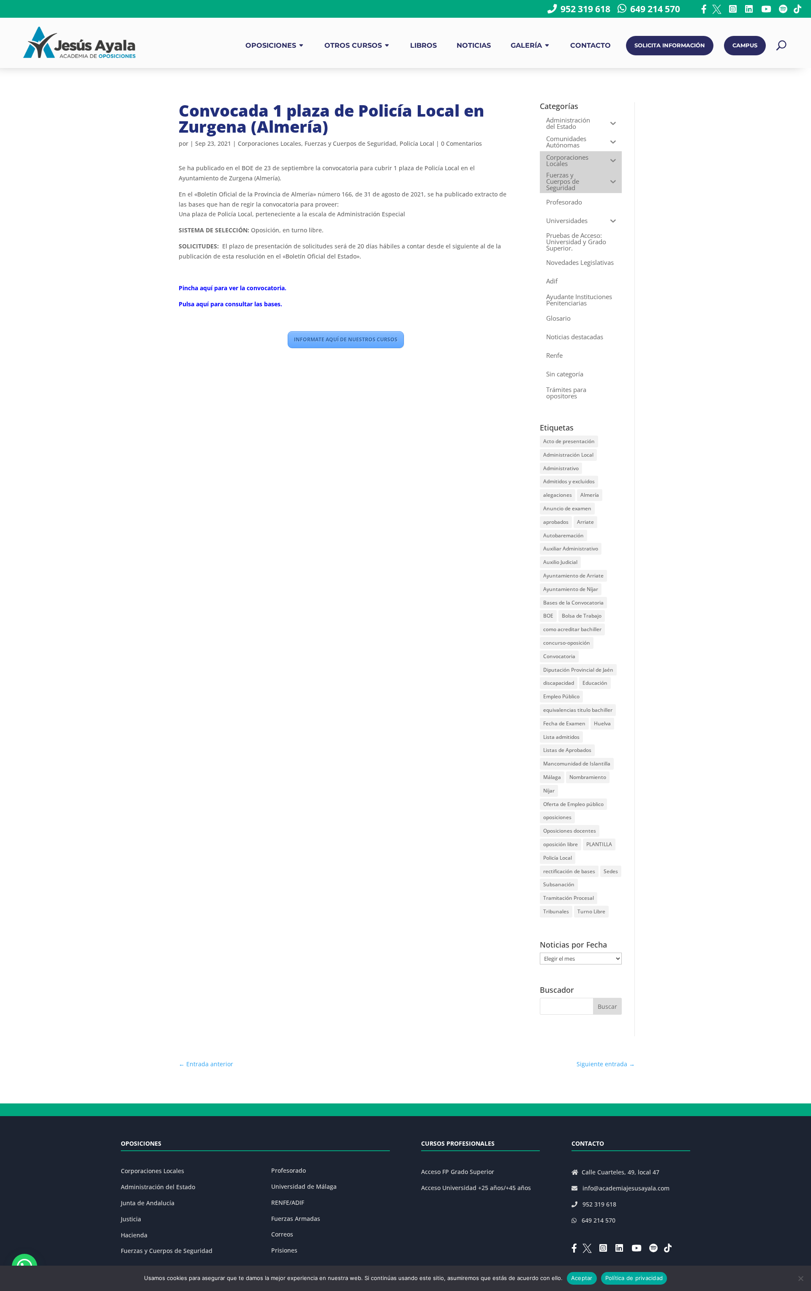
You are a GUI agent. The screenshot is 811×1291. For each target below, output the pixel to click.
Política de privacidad (634, 1278)
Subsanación (558, 884)
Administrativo (561, 468)
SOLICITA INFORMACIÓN (669, 45)
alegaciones (557, 494)
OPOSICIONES (270, 45)
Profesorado (288, 1170)
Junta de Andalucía (147, 1203)
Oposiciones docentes (569, 830)
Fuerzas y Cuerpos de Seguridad (350, 143)
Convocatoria (559, 656)
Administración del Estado (158, 1187)
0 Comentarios (461, 143)
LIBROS (423, 45)
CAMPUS (744, 45)
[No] (800, 1278)
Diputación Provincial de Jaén (578, 669)
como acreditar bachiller (572, 629)
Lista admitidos (561, 737)
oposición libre (560, 844)
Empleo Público (561, 696)
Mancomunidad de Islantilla (576, 763)
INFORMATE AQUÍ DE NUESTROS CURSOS (345, 339)
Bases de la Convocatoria (573, 602)
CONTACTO (590, 45)
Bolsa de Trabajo (581, 615)
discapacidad (558, 682)
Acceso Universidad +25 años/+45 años (476, 1188)
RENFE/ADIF (287, 1202)
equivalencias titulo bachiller (577, 710)
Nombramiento (587, 777)
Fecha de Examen (564, 723)
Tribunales (556, 911)
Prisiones (284, 1250)
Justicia (131, 1219)
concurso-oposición (566, 642)
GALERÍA (526, 45)
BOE (548, 615)
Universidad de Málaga (304, 1186)
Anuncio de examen (567, 508)
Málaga (552, 777)
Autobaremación (563, 535)
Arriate (585, 522)
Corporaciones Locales (269, 143)
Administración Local (568, 454)
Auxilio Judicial (560, 562)
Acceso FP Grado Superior (457, 1172)
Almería (589, 494)
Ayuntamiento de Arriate (573, 575)
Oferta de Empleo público (573, 804)
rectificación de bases (569, 871)
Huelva (602, 723)
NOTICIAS (474, 45)
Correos (282, 1234)
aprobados (556, 522)
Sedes (611, 871)
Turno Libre (591, 911)
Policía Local (417, 143)
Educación (594, 682)
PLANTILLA (599, 844)
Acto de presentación (569, 441)
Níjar (549, 790)
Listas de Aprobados (567, 750)
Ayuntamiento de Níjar (570, 589)
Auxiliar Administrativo (570, 548)
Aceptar (582, 1278)
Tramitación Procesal (568, 898)
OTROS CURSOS (353, 45)
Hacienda (134, 1235)
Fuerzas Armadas (295, 1219)
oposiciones (557, 817)
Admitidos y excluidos (569, 481)
